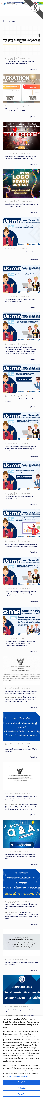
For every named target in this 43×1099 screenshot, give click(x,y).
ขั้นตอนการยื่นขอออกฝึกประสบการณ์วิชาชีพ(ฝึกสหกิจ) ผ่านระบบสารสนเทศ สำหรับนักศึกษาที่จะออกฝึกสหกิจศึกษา (20, 856)
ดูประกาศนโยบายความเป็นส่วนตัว (19, 1076)
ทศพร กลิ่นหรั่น (11, 58)
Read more (35, 69)
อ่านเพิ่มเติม (21, 699)
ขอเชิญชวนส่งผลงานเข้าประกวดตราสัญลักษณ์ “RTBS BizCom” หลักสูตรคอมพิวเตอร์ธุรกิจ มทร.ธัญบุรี (20, 158)
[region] (21, 1057)
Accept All (21, 1082)
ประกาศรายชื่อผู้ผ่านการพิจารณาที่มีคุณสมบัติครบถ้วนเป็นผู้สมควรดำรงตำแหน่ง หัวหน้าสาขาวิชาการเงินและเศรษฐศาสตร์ (21, 799)
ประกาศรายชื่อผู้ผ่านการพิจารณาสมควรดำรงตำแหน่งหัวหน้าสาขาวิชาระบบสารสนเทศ (20, 300)
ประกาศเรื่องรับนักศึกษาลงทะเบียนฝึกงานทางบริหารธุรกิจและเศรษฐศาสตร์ (21, 963)
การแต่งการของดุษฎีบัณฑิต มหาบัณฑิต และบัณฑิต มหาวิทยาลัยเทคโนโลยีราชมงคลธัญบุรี (19, 62)
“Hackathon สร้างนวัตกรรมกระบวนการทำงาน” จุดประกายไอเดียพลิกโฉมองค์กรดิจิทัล (20, 110)
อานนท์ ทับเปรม (11, 688)
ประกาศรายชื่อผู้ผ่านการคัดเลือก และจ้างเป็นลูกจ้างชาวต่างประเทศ (20, 400)
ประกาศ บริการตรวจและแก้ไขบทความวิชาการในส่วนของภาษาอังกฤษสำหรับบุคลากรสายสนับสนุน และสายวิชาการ (21, 545)
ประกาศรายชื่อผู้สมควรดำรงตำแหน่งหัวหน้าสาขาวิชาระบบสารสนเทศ (21, 253)
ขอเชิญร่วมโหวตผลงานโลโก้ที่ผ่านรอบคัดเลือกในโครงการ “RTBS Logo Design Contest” (21, 205)
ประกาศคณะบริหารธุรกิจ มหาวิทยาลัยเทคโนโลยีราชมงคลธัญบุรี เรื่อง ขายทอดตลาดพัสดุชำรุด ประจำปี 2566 (21, 692)
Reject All (21, 1094)
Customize (22, 1088)
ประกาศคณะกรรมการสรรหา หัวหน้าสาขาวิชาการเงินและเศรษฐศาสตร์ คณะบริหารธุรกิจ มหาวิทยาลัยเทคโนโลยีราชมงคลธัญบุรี (21, 749)
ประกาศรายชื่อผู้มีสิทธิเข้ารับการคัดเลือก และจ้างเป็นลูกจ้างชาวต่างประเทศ (20, 497)
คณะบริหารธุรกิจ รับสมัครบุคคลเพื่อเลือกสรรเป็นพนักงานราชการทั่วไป (19, 1011)
